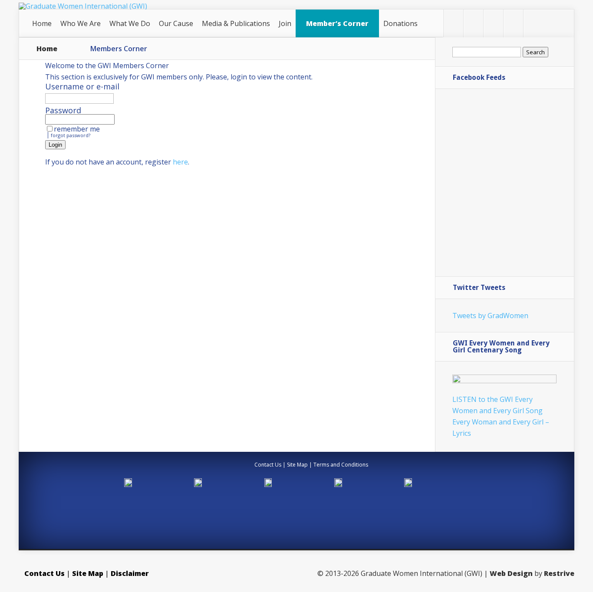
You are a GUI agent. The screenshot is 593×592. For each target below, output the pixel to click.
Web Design (511, 573)
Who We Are (80, 23)
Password (63, 110)
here (180, 162)
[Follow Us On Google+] (493, 23)
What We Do (129, 23)
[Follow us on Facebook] (473, 23)
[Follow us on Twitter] (453, 23)
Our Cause (176, 23)
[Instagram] (533, 23)
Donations (400, 23)
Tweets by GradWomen (490, 315)
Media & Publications (236, 23)
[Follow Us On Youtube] (513, 23)
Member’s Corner (337, 23)
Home (42, 23)
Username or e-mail (82, 86)
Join (285, 23)
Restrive (559, 573)
